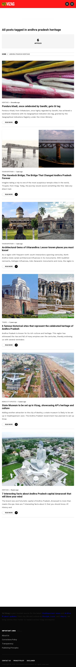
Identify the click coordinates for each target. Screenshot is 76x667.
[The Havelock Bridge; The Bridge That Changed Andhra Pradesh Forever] (38, 149)
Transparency (7, 643)
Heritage (5, 103)
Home (4, 54)
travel (52, 616)
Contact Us (6, 661)
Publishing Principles (10, 648)
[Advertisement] (38, 16)
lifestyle (45, 616)
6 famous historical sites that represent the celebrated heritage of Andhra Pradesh (37, 327)
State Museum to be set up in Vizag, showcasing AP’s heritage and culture (38, 407)
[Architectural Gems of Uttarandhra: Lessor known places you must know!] (38, 221)
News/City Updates (9, 402)
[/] (67, 4)
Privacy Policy (18, 661)
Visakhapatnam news (51, 613)
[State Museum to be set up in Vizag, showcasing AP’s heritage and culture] (38, 375)
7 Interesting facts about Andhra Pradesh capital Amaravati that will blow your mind (36, 495)
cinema (63, 616)
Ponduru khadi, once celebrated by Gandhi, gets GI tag (31, 106)
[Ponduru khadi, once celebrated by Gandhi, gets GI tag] (38, 79)
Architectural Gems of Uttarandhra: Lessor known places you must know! (38, 249)
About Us (5, 635)
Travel (4, 322)
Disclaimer (31, 661)
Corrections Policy (9, 639)
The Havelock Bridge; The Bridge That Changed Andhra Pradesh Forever (36, 177)
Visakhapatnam (8, 172)
